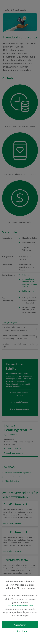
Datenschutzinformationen (20, 605)
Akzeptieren (20, 624)
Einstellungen (22, 630)
